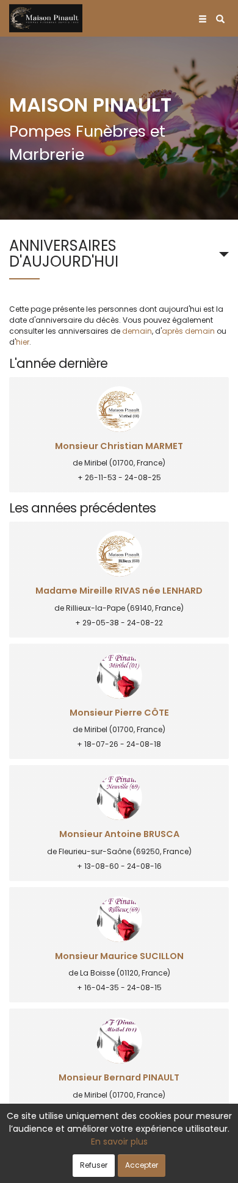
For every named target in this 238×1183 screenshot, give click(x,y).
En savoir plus (119, 1141)
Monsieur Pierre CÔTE (119, 713)
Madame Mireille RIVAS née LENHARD (119, 591)
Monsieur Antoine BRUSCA (119, 834)
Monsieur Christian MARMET (119, 446)
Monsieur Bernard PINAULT (119, 1078)
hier (22, 342)
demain (137, 331)
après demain (188, 331)
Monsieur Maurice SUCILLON (119, 956)
